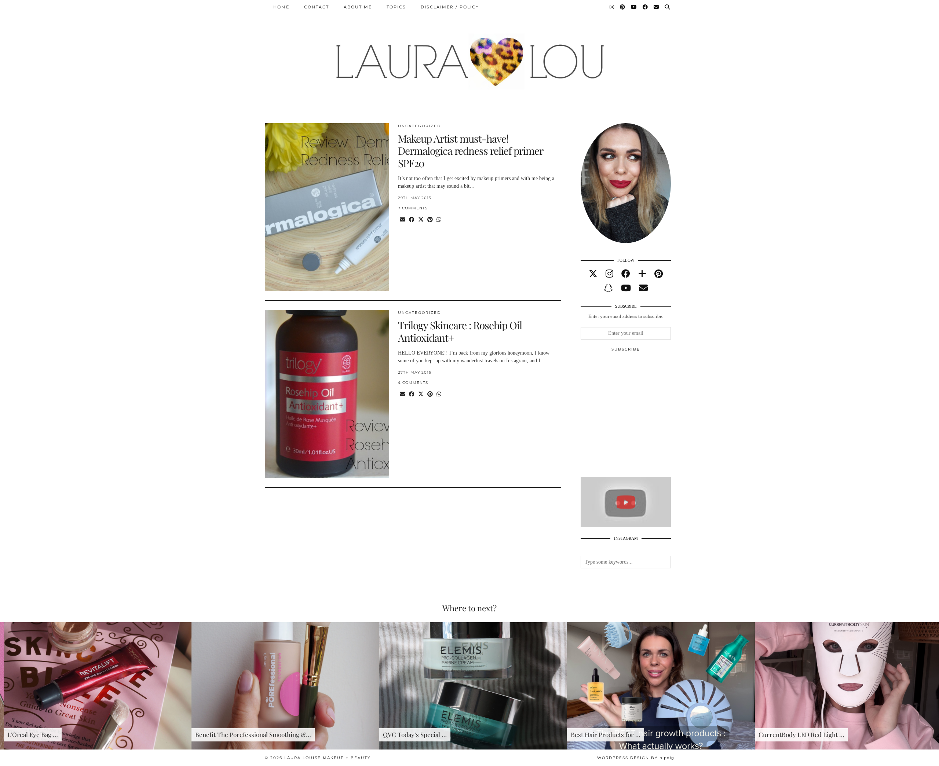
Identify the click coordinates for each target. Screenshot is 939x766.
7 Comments (413, 208)
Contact (316, 7)
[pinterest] (658, 274)
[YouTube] (634, 7)
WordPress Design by (635, 757)
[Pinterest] (623, 7)
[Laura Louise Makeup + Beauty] (469, 56)
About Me (358, 7)
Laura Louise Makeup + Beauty (327, 757)
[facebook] (625, 274)
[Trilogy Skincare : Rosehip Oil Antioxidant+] (327, 394)
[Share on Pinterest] (430, 220)
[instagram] (609, 274)
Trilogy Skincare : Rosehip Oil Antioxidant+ (460, 331)
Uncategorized (419, 126)
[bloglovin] (642, 274)
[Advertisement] (636, 417)
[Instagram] (612, 7)
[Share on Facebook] (411, 220)
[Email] (657, 7)
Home (281, 7)
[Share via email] (402, 220)
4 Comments (413, 382)
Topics (396, 7)
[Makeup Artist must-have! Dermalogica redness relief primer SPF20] (327, 207)
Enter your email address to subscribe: (626, 316)
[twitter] (593, 274)
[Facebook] (645, 7)
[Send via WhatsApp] (439, 220)
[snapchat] (608, 288)
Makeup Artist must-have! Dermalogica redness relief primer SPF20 (470, 151)
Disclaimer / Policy (450, 7)
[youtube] (626, 288)
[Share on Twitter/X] (420, 220)
